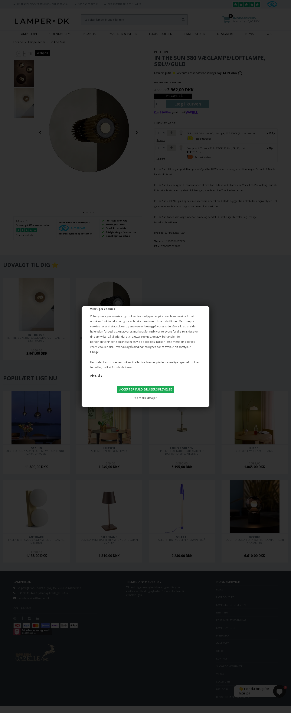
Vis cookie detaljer (145, 398)
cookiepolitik (106, 347)
